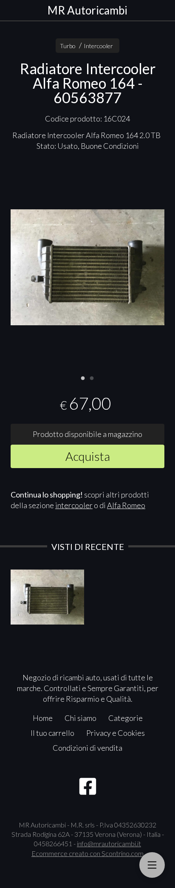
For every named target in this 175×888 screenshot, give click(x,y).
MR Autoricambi (87, 10)
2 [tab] (92, 377)
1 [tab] (83, 377)
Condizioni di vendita (87, 747)
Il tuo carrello (52, 733)
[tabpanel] (87, 267)
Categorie (125, 718)
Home (43, 718)
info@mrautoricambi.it (109, 843)
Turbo (68, 45)
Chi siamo (80, 718)
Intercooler (98, 45)
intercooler (74, 505)
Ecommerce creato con (87, 853)
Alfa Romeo (126, 505)
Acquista (87, 456)
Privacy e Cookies (115, 733)
